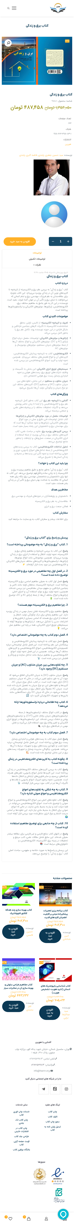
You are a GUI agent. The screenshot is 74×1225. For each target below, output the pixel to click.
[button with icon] (66, 1089)
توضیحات (37, 253)
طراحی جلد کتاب (21, 1136)
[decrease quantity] (53, 241)
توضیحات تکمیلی (37, 259)
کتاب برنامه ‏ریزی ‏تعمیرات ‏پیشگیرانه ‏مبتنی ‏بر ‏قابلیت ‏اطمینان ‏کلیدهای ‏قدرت (55, 914)
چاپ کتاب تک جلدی (21, 1121)
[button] (8, 43)
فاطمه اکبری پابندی (28, 155)
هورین (68, 144)
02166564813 (36, 1059)
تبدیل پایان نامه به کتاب (52, 1128)
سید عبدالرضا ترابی (66, 1014)
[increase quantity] (68, 241)
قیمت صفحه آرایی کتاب (21, 1143)
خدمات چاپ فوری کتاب (21, 1113)
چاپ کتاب (52, 1111)
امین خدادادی (67, 937)
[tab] (37, 253)
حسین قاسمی (29, 933)
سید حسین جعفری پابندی (50, 155)
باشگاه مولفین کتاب (21, 1149)
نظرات (37, 265)
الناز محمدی (29, 1008)
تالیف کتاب (52, 1116)
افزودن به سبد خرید (20, 241)
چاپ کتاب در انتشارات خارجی (22, 1130)
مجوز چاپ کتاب (52, 1121)
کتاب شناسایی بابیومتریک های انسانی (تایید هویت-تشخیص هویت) (55, 989)
